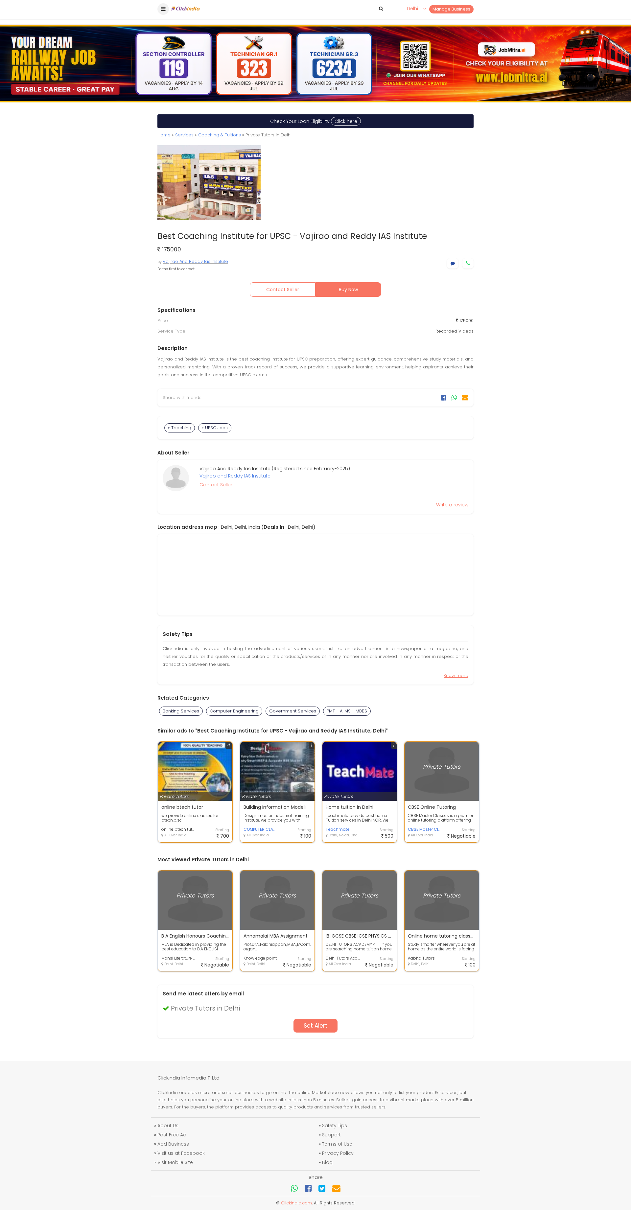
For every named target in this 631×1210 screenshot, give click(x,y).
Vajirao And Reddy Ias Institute (195, 261)
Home (164, 135)
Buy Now (348, 289)
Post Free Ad (171, 1134)
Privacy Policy (338, 1153)
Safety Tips (334, 1125)
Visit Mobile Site (175, 1162)
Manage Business (451, 9)
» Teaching (179, 428)
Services (184, 135)
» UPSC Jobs (215, 428)
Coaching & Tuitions (219, 135)
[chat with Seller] (452, 263)
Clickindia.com (296, 1203)
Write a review (452, 504)
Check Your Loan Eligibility (313, 121)
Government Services (292, 711)
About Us (167, 1125)
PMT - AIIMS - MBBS (347, 711)
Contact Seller (282, 289)
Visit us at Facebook (181, 1153)
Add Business (173, 1144)
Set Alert (315, 1026)
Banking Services (181, 711)
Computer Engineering (234, 711)
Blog (327, 1162)
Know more (456, 675)
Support (331, 1134)
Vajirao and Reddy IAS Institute (234, 476)
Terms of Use (337, 1144)
